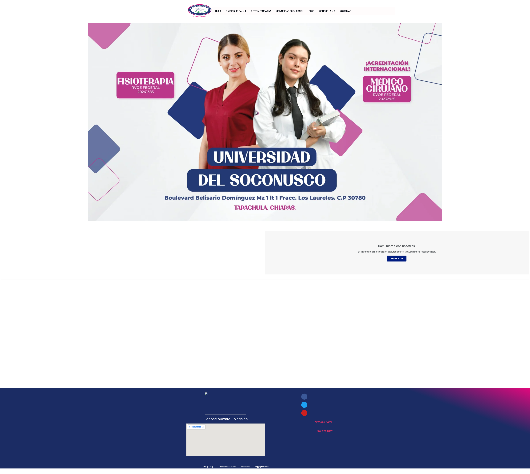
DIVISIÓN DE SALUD (236, 11)
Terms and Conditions (227, 466)
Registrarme (397, 258)
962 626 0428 (325, 431)
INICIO (218, 11)
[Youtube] (304, 413)
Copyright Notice (262, 466)
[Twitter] (304, 405)
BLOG (311, 11)
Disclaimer (245, 466)
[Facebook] (304, 397)
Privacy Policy (208, 466)
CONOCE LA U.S (327, 11)
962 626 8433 (323, 422)
